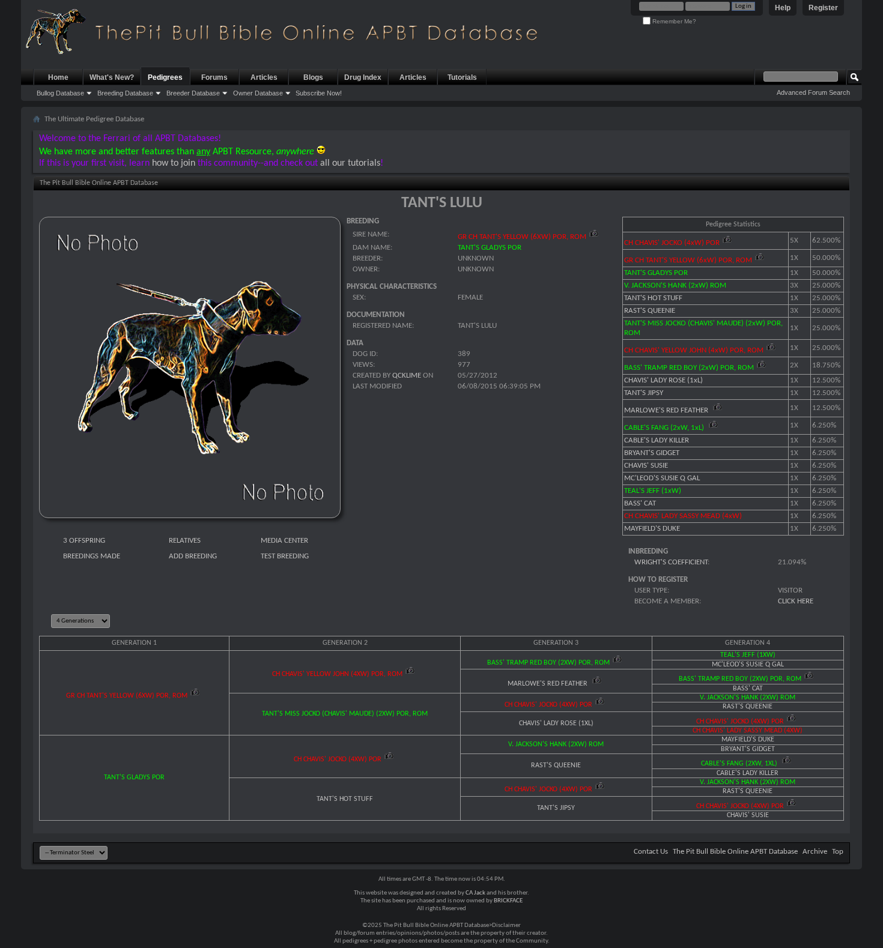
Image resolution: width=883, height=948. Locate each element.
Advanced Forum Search (813, 92)
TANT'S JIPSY (643, 393)
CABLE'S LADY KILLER (656, 440)
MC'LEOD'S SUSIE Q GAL (662, 478)
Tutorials (462, 77)
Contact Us (651, 852)
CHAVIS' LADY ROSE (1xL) (663, 380)
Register (823, 8)
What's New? (112, 77)
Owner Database (258, 93)
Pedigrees (165, 77)
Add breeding (193, 556)
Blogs (313, 77)
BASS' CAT (640, 503)
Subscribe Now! (319, 93)
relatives (185, 541)
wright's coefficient (671, 562)
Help (782, 8)
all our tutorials (350, 163)
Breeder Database (193, 93)
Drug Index (362, 77)
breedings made (91, 556)
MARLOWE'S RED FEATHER (667, 410)
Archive (815, 852)
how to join (173, 163)
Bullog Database (60, 93)
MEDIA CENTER (284, 541)
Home (58, 77)
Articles (264, 77)
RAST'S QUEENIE (649, 311)
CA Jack (475, 893)
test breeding (285, 556)
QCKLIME (406, 375)
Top (837, 852)
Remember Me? (673, 21)
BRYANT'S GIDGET (651, 453)
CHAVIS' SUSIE (646, 465)
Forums (214, 77)
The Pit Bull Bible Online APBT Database (735, 852)
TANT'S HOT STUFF (653, 298)
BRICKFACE (508, 901)
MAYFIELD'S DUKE (652, 529)
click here (795, 601)
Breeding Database (125, 93)
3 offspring (84, 541)
